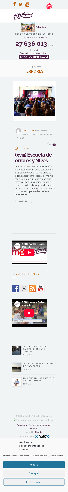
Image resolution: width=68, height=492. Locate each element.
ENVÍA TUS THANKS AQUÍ (34, 57)
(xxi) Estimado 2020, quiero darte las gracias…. (35, 349)
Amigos (27, 134)
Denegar (34, 473)
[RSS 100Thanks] (32, 288)
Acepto (34, 464)
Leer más (23, 201)
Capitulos (37, 134)
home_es (20, 138)
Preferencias (34, 482)
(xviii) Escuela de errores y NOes (33, 158)
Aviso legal (22, 425)
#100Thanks (41, 131)
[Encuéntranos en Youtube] (41, 288)
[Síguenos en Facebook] (15, 288)
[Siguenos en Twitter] (24, 288)
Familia (48, 134)
